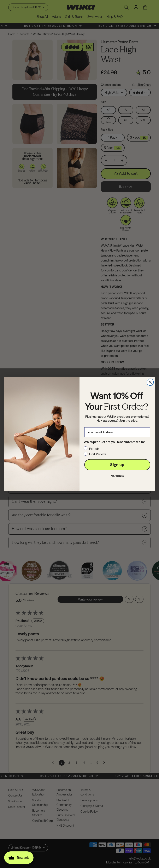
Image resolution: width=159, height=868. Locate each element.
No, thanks (117, 476)
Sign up (117, 464)
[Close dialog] (150, 382)
